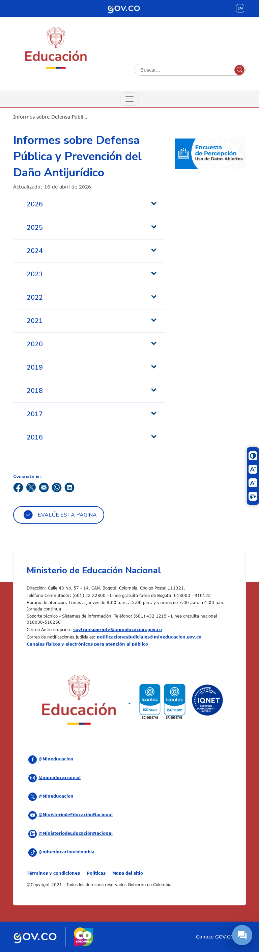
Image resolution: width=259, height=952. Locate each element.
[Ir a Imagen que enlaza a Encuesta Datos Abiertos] (210, 153)
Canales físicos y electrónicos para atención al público (87, 644)
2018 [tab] (35, 390)
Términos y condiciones (54, 873)
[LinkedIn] (69, 487)
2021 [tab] (35, 320)
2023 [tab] (35, 274)
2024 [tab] (35, 250)
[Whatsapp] (57, 487)
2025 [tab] (35, 227)
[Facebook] (18, 487)
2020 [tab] (35, 344)
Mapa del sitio (127, 873)
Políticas (97, 873)
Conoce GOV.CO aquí (221, 937)
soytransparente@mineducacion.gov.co (117, 629)
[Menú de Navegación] (129, 99)
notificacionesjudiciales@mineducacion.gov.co (149, 636)
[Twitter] (31, 487)
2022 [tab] (35, 297)
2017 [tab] (35, 414)
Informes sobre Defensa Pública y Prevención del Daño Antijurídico (55, 117)
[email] (44, 487)
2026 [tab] (35, 204)
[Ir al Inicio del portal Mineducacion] (79, 701)
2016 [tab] (35, 437)
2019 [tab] (35, 367)
